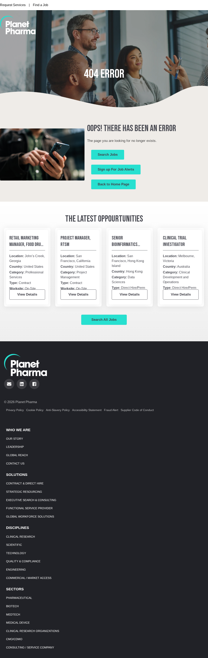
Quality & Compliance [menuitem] (23, 561)
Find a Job (40, 5)
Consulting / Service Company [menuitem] (30, 647)
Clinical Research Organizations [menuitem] (32, 631)
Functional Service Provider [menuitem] (29, 508)
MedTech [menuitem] (13, 614)
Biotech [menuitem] (12, 606)
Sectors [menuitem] (15, 589)
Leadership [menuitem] (15, 446)
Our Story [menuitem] (14, 438)
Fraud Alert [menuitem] (111, 410)
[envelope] (9, 384)
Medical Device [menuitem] (18, 622)
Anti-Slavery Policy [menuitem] (58, 410)
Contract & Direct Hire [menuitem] (24, 483)
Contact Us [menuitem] (15, 463)
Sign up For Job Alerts (116, 169)
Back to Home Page (113, 184)
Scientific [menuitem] (14, 544)
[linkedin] (22, 384)
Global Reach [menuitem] (17, 455)
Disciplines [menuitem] (17, 528)
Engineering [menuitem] (16, 569)
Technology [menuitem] (16, 553)
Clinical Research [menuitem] (20, 536)
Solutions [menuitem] (16, 475)
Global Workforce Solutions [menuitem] (30, 516)
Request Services (13, 5)
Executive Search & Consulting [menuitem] (31, 500)
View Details (27, 294)
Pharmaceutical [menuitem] (19, 597)
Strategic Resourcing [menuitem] (24, 491)
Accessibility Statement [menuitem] (87, 410)
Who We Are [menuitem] (18, 430)
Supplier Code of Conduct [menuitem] (137, 410)
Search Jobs (108, 155)
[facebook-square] (34, 384)
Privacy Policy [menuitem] (15, 410)
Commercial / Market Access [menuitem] (28, 578)
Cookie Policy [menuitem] (34, 410)
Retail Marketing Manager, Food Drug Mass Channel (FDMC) (27, 244)
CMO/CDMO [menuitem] (14, 639)
